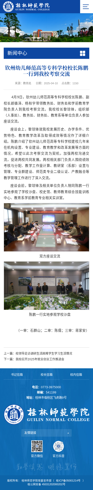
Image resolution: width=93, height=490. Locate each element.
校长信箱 (47, 375)
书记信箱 (17, 375)
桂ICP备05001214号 (68, 480)
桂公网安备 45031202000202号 (46, 484)
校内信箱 (76, 375)
